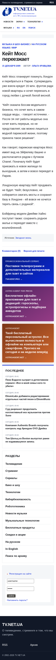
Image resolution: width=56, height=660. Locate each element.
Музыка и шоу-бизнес (16, 44)
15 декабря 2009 (11, 66)
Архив (34, 644)
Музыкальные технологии (22, 520)
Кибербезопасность (18, 499)
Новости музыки (16, 513)
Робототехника (15, 506)
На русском (12, 541)
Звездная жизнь (23, 238)
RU (18, 28)
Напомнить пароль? (17, 600)
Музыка (8, 28)
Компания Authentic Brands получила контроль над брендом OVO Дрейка (26, 427)
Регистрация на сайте (20, 573)
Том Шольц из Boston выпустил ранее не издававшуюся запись (27, 440)
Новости (8, 22)
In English (11, 548)
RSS (52, 2)
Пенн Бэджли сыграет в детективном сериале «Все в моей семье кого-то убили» (26, 383)
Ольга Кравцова (41, 66)
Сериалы (11, 478)
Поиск (31, 28)
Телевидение (13, 463)
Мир (14, 47)
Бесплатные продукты (20, 527)
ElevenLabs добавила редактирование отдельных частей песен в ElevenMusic (27, 398)
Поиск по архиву (16, 555)
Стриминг (11, 470)
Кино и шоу (12, 485)
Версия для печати (34, 251)
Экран (19, 22)
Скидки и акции (15, 534)
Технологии (34, 22)
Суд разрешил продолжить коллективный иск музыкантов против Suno (27, 412)
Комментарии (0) (11, 251)
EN (24, 28)
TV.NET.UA (12, 624)
